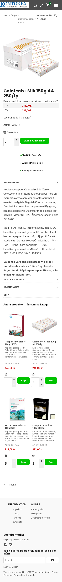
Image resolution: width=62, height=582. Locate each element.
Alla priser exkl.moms (32, 163)
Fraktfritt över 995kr (32, 155)
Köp (23, 380)
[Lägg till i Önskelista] (6, 374)
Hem (5, 15)
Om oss (17, 518)
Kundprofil (17, 522)
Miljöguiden (36, 513)
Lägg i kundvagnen (34, 140)
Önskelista (12, 132)
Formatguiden (37, 509)
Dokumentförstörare (40, 518)
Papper (14, 15)
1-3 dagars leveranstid (32, 170)
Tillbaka (11, 484)
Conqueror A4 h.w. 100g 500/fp (42, 426)
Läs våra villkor (10, 567)
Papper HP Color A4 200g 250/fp (16, 343)
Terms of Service (21, 575)
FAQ (17, 513)
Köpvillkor (17, 509)
